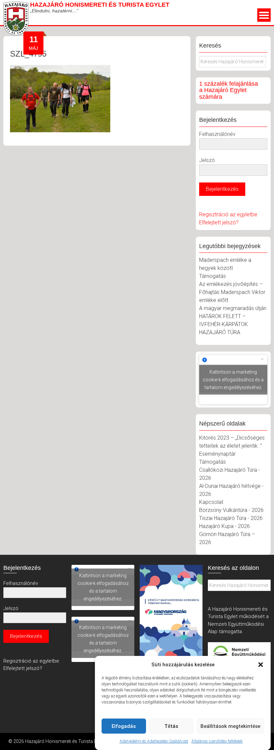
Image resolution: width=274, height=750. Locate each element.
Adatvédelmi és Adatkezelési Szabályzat (154, 741)
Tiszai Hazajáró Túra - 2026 (231, 518)
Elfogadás (124, 726)
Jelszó (207, 160)
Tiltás (171, 726)
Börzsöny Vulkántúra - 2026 (231, 510)
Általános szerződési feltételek (217, 741)
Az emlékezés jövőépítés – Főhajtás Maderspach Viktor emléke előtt (232, 292)
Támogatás (212, 276)
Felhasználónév (217, 134)
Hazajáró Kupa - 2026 (224, 526)
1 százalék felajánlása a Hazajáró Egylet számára (228, 90)
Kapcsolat (211, 502)
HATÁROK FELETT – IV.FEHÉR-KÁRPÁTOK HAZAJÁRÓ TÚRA (223, 324)
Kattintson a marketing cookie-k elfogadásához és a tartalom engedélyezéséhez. (233, 379)
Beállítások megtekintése (230, 726)
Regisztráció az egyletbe (228, 214)
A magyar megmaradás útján (232, 308)
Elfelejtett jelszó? (219, 222)
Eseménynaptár (217, 454)
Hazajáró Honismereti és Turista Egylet (99, 4)
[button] (260, 664)
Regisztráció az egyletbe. (31, 661)
